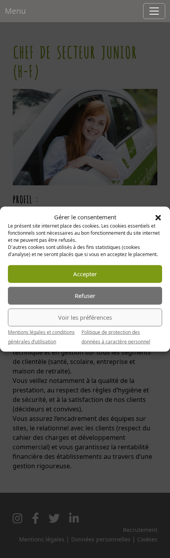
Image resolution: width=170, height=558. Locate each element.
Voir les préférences (85, 317)
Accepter (85, 274)
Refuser (85, 296)
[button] (158, 217)
